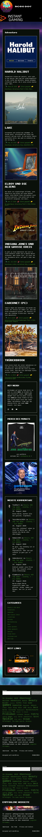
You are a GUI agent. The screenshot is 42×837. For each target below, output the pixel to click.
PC (14, 712)
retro (35, 714)
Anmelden (36, 755)
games (6, 705)
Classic (12, 703)
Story (31, 89)
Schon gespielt (25, 86)
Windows (29, 721)
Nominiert (21, 710)
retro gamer (7, 716)
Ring (15, 716)
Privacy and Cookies (26, 751)
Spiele (7, 719)
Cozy (21, 145)
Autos (24, 701)
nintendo (12, 710)
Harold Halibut (17, 71)
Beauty (33, 701)
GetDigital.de (25, 456)
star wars (18, 719)
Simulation (28, 716)
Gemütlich (27, 145)
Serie (20, 716)
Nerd (35, 708)
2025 (16, 698)
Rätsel (33, 204)
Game (14, 377)
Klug (15, 707)
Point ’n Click (24, 89)
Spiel (14, 378)
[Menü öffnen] (40, 18)
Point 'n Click (22, 712)
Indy (26, 264)
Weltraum (10, 639)
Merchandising (12, 622)
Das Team (14, 751)
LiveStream (11, 617)
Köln (20, 707)
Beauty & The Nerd (14, 607)
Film (25, 703)
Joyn (10, 707)
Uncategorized (12, 636)
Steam (26, 719)
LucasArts (32, 264)
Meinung (10, 619)
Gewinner (26, 705)
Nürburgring (6, 712)
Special (10, 631)
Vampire (15, 321)
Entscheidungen (21, 320)
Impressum (5, 751)
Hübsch (33, 705)
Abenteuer (8, 89)
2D (6, 204)
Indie (4, 707)
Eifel (19, 703)
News (9, 624)
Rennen (27, 714)
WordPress (15, 755)
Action (15, 264)
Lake (8, 127)
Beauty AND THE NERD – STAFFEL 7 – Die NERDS (22, 507)
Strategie (6, 721)
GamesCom (10, 612)
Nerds (4, 710)
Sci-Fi (7, 205)
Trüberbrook (15, 360)
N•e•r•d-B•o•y (23, 6)
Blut (14, 320)
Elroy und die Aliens (16, 185)
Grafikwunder (21, 377)
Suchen (4, 690)
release (20, 714)
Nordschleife (32, 710)
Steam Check (11, 634)
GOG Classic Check (14, 614)
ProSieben (8, 714)
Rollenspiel (8, 321)
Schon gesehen (12, 626)
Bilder (5, 703)
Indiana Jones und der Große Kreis (19, 245)
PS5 (32, 145)
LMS (24, 708)
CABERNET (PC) (16, 303)
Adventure (16, 89)
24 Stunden (7, 698)
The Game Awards (18, 721)
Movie (30, 707)
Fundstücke (11, 610)
